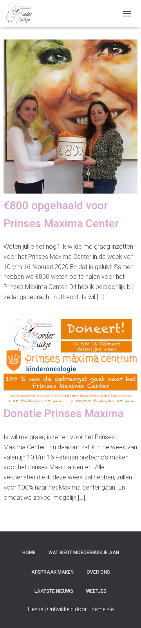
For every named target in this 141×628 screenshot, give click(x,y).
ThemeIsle (101, 609)
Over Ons (98, 572)
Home (29, 552)
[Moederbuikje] (22, 13)
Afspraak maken (52, 572)
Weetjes (96, 591)
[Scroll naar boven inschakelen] (126, 612)
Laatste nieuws (53, 591)
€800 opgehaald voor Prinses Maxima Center (61, 214)
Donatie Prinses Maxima (64, 413)
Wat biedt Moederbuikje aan (84, 552)
